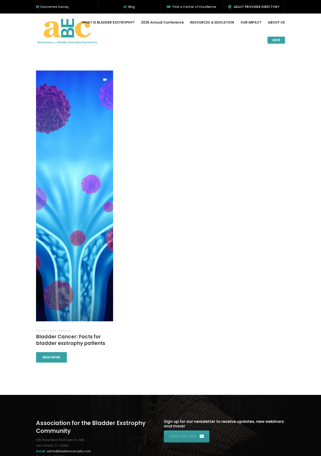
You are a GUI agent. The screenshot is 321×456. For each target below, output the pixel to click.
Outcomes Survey (54, 7)
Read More (51, 357)
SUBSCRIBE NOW (182, 436)
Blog (131, 7)
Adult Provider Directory (256, 7)
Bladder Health (46, 331)
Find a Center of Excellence (194, 7)
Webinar (65, 331)
